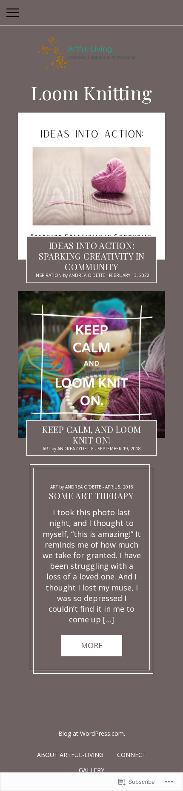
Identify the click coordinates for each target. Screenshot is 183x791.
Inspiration (48, 275)
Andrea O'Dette (87, 275)
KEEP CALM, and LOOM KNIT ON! (91, 435)
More (92, 646)
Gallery (91, 770)
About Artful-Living (70, 755)
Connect (131, 755)
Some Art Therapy (91, 496)
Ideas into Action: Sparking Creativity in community (92, 256)
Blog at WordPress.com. (91, 733)
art (46, 449)
